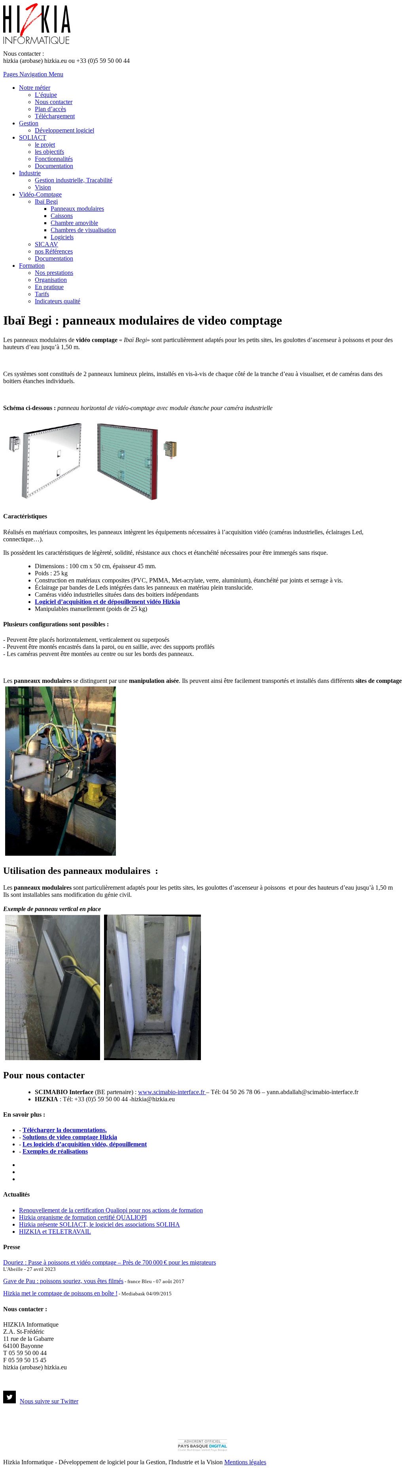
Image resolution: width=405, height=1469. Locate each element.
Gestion (28, 123)
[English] (22, 1170)
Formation (32, 265)
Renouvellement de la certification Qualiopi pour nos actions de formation (111, 1210)
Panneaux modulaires (77, 208)
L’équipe (46, 94)
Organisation (51, 279)
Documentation (54, 166)
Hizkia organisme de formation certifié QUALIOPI (83, 1217)
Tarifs (42, 294)
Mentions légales (245, 1462)
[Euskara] (22, 1178)
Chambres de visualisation (83, 230)
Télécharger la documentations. (65, 1130)
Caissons (62, 215)
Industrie (30, 173)
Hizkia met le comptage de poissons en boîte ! (60, 1293)
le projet (45, 144)
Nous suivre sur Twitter (49, 1401)
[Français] (22, 1163)
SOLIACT (32, 137)
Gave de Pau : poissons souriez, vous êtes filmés (63, 1281)
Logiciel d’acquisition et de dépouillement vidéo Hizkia (107, 601)
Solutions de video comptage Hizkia (70, 1137)
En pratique (49, 287)
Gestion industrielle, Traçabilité (73, 180)
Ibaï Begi (46, 201)
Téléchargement (55, 116)
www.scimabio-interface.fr (172, 1092)
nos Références (54, 251)
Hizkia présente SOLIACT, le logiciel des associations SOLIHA (99, 1224)
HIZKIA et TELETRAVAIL (55, 1231)
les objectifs (49, 151)
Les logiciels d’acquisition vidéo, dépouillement (85, 1144)
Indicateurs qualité (57, 301)
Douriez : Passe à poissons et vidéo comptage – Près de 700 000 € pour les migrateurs (109, 1262)
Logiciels (62, 237)
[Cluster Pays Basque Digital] (202, 1450)
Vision (43, 187)
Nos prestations (54, 272)
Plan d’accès (50, 109)
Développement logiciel (64, 130)
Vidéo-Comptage (40, 194)
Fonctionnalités (54, 158)
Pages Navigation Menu (33, 74)
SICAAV (46, 244)
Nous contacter (53, 101)
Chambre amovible (74, 222)
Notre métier (34, 87)
